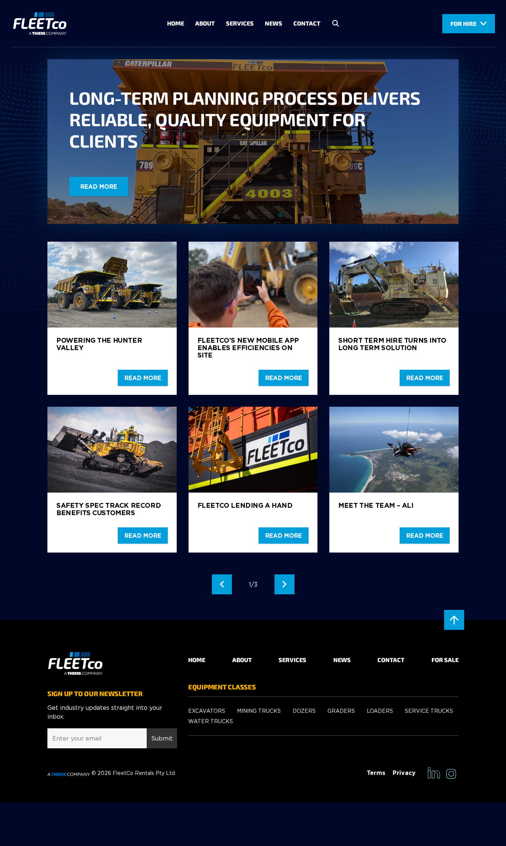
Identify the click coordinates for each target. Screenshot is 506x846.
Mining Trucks (259, 711)
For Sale (445, 659)
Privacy (404, 772)
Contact (306, 23)
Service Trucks (429, 711)
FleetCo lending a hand (245, 505)
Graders (341, 711)
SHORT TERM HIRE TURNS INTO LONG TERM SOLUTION (392, 343)
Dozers (304, 711)
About (205, 23)
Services (240, 23)
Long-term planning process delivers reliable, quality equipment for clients (244, 119)
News (273, 23)
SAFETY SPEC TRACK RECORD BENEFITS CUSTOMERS (108, 508)
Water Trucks (210, 721)
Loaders (380, 711)
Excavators (206, 711)
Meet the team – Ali (375, 505)
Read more (98, 186)
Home (175, 23)
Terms (376, 772)
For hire (463, 23)
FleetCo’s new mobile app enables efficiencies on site (248, 347)
